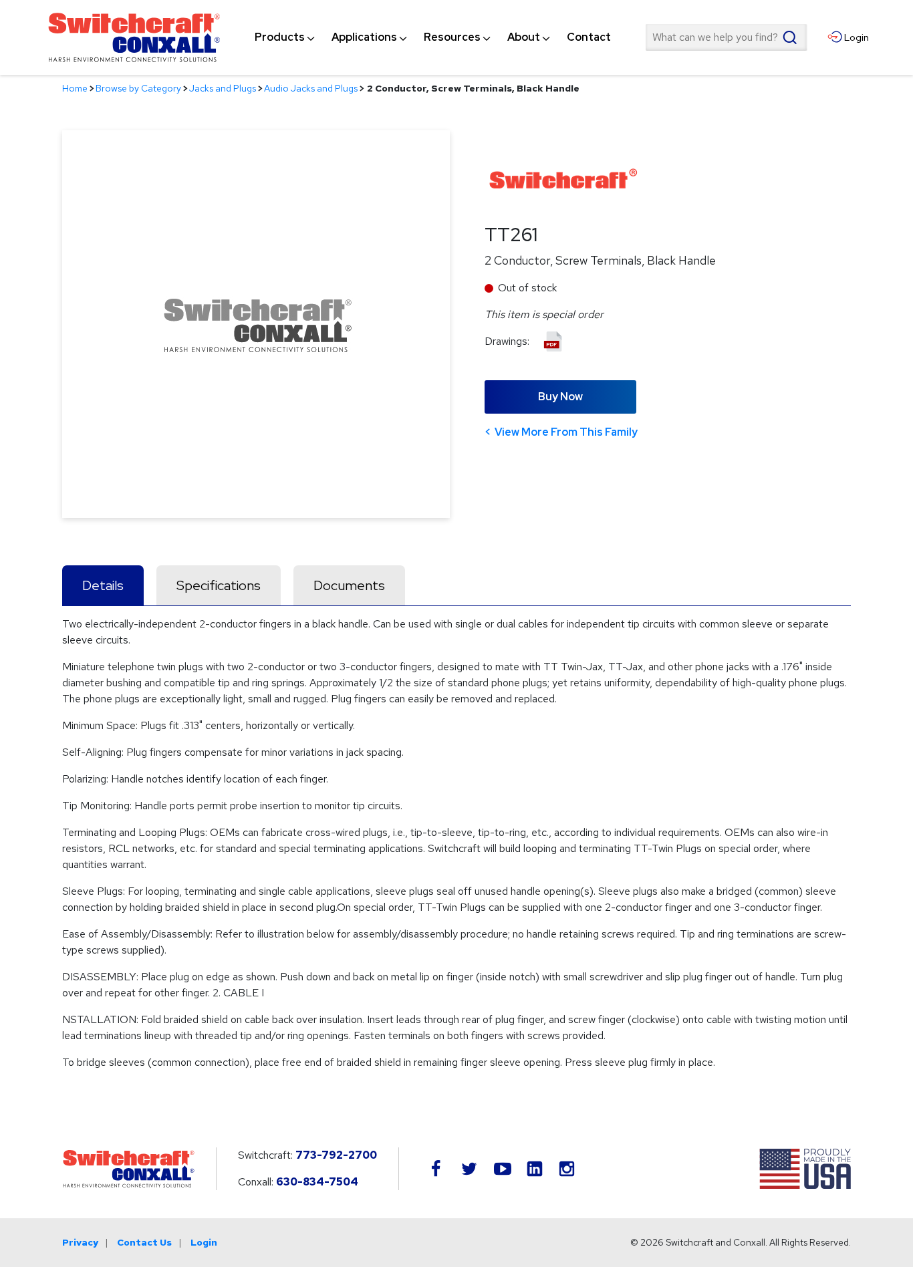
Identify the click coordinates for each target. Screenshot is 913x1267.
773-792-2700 (336, 1155)
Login (203, 1242)
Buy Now (560, 397)
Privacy (80, 1242)
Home (75, 88)
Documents (349, 585)
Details (103, 585)
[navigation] (432, 37)
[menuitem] (279, 37)
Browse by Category (138, 88)
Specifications (218, 585)
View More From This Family (566, 432)
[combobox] (726, 37)
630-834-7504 (317, 1182)
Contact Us (144, 1242)
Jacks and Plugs (222, 88)
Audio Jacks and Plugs (311, 88)
